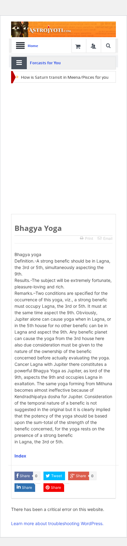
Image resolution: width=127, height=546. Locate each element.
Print (89, 238)
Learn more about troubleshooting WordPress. (57, 523)
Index (20, 455)
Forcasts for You (45, 63)
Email (108, 238)
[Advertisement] (63, 148)
